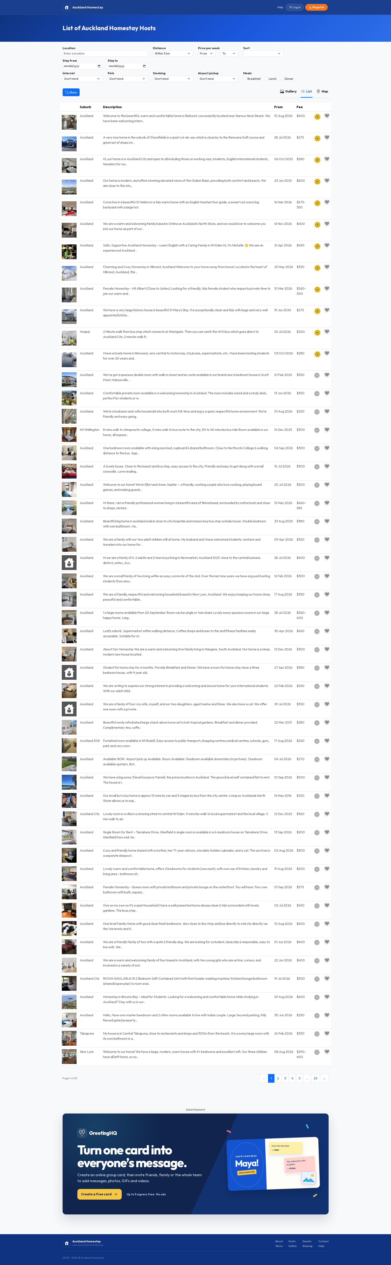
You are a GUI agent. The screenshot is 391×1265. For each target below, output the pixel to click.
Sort (246, 48)
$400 (301, 116)
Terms (279, 1246)
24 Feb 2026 (283, 1033)
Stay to (113, 60)
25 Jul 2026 (282, 332)
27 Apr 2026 (283, 667)
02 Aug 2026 (283, 850)
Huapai (85, 332)
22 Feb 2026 (283, 686)
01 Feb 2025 (283, 375)
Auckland (86, 116)
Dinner (289, 79)
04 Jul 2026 (282, 759)
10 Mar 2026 (283, 288)
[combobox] (105, 53)
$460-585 (301, 505)
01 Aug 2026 (283, 411)
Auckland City (90, 814)
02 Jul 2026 (282, 905)
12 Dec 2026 (283, 649)
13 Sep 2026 (283, 832)
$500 (301, 777)
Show (73, 92)
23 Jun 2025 (283, 180)
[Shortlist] (326, 115)
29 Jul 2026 (282, 704)
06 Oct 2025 (283, 159)
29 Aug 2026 (283, 997)
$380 (300, 521)
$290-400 (301, 1054)
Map (325, 91)
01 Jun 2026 (282, 942)
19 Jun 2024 (282, 310)
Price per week (209, 48)
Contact (324, 1241)
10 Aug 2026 (283, 116)
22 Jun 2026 (283, 960)
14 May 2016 (282, 795)
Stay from (70, 60)
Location (69, 48)
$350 (300, 267)
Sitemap (308, 1246)
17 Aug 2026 (283, 594)
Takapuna (87, 1033)
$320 (300, 539)
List (309, 91)
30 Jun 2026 (283, 1015)
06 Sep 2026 (283, 448)
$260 (300, 741)
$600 (301, 180)
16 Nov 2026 (283, 224)
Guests (307, 1241)
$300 (301, 430)
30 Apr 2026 (283, 631)
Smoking (159, 73)
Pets (111, 73)
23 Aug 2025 (283, 521)
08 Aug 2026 (283, 1052)
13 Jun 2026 (282, 393)
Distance (159, 48)
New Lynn (87, 1052)
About (279, 1241)
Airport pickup (208, 73)
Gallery (291, 91)
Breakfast (254, 79)
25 (315, 1078)
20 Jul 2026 (282, 484)
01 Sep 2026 (283, 777)
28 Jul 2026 (282, 137)
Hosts (292, 1241)
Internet (69, 73)
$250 (300, 411)
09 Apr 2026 (283, 539)
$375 (300, 887)
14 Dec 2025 (283, 430)
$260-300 (301, 291)
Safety (293, 1246)
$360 (300, 814)
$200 (301, 332)
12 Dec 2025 (283, 814)
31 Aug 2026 (283, 869)
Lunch (272, 79)
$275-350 (301, 204)
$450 (300, 245)
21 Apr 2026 (283, 245)
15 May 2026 (283, 503)
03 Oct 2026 (283, 353)
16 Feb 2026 (283, 576)
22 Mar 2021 (283, 722)
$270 (300, 759)
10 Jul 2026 (282, 466)
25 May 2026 (283, 267)
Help (321, 1246)
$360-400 (301, 615)
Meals (247, 73)
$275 (300, 137)
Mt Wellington (89, 430)
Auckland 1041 (90, 741)
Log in (297, 7)
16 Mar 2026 (283, 202)
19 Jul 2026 (282, 978)
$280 (300, 159)
